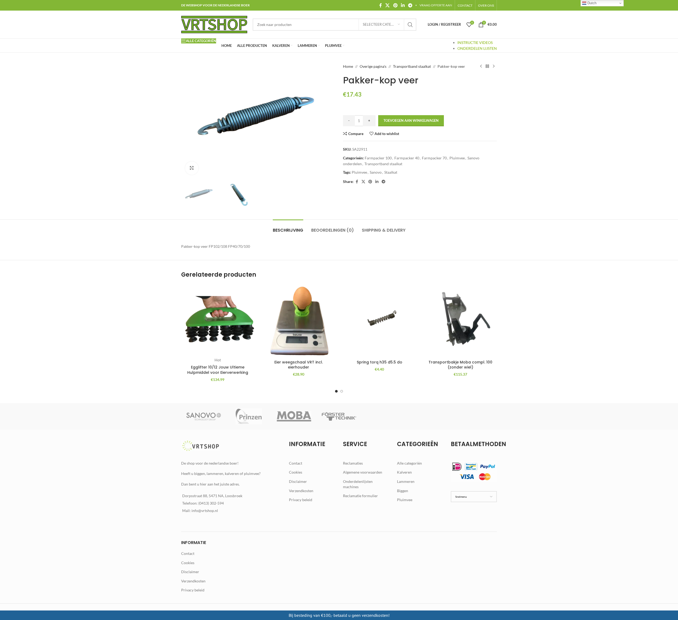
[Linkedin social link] (402, 5)
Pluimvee (457, 158)
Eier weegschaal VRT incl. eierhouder (298, 365)
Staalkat (390, 172)
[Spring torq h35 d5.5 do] (379, 320)
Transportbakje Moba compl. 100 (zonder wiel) (460, 365)
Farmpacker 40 (406, 158)
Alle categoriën (409, 463)
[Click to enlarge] (191, 168)
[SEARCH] (410, 25)
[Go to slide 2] (341, 391)
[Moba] (293, 416)
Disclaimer (298, 481)
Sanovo (376, 172)
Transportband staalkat (412, 66)
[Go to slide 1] (336, 391)
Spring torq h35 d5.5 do (379, 362)
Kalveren (404, 472)
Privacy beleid (300, 499)
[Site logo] (214, 24)
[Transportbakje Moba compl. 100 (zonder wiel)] (460, 320)
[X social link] (387, 5)
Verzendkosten (301, 490)
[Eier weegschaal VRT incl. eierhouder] (298, 320)
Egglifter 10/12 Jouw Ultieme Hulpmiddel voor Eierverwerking (217, 370)
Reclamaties (353, 463)
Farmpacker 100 (378, 158)
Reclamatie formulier (360, 495)
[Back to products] (487, 66)
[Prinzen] (248, 416)
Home (348, 66)
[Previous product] (481, 66)
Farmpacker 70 (434, 158)
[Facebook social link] (380, 5)
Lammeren (405, 481)
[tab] (288, 227)
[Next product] (493, 66)
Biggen (402, 490)
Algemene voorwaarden (362, 472)
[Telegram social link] (410, 5)
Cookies (295, 472)
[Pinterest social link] (395, 5)
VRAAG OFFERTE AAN (436, 5)
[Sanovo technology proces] (203, 416)
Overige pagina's (373, 66)
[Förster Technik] (339, 416)
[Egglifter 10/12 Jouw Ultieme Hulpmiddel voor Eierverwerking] (217, 320)
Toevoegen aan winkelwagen (411, 120)
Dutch (591, 3)
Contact (295, 463)
